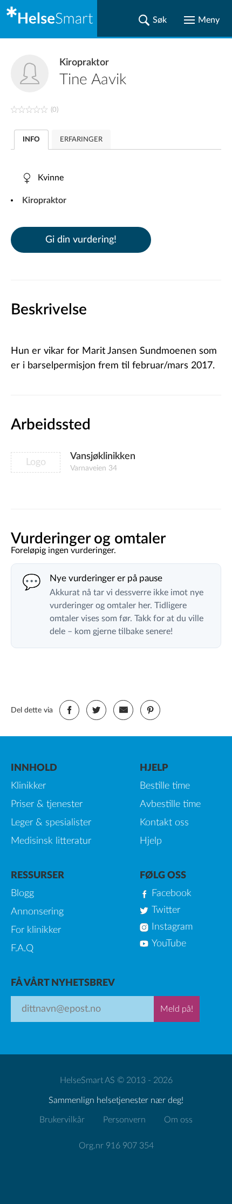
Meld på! (176, 1009)
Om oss (178, 1119)
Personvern (124, 1119)
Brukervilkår (62, 1119)
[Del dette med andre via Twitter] (96, 710)
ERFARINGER (81, 139)
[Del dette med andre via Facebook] (69, 710)
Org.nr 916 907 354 (116, 1145)
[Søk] (153, 20)
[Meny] (202, 20)
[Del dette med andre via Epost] (123, 710)
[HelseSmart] (48, 18)
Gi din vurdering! (81, 240)
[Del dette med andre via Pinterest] (150, 710)
